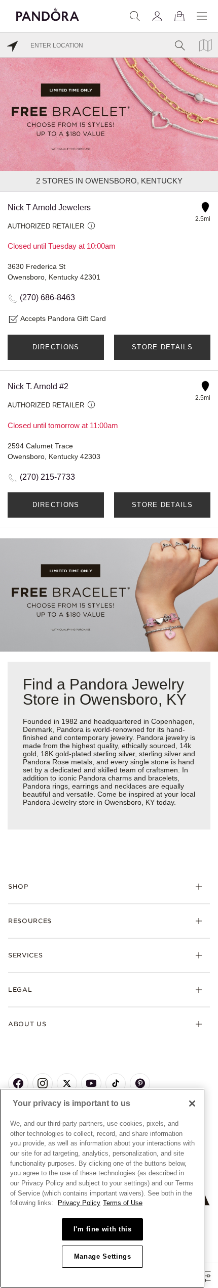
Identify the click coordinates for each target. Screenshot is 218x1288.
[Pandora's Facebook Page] (18, 1083)
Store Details (162, 347)
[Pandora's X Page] (67, 1083)
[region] (102, 1188)
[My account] (157, 16)
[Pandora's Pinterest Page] (140, 1083)
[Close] (192, 1103)
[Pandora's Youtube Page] (91, 1083)
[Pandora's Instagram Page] (42, 1083)
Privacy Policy (79, 1203)
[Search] (135, 16)
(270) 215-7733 (47, 477)
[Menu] (202, 16)
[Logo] (47, 13)
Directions (56, 347)
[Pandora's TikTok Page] (115, 1083)
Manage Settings (102, 1256)
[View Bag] (179, 16)
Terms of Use (122, 1203)
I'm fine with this (103, 1229)
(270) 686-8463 (47, 297)
